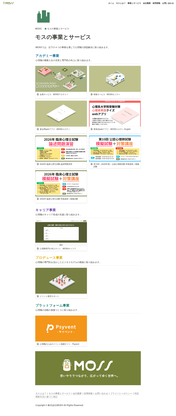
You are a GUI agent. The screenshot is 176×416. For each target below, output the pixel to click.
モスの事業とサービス (60, 393)
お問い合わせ (168, 3)
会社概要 (147, 3)
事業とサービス (134, 3)
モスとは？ (121, 3)
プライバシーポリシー (121, 393)
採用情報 (156, 3)
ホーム (111, 3)
